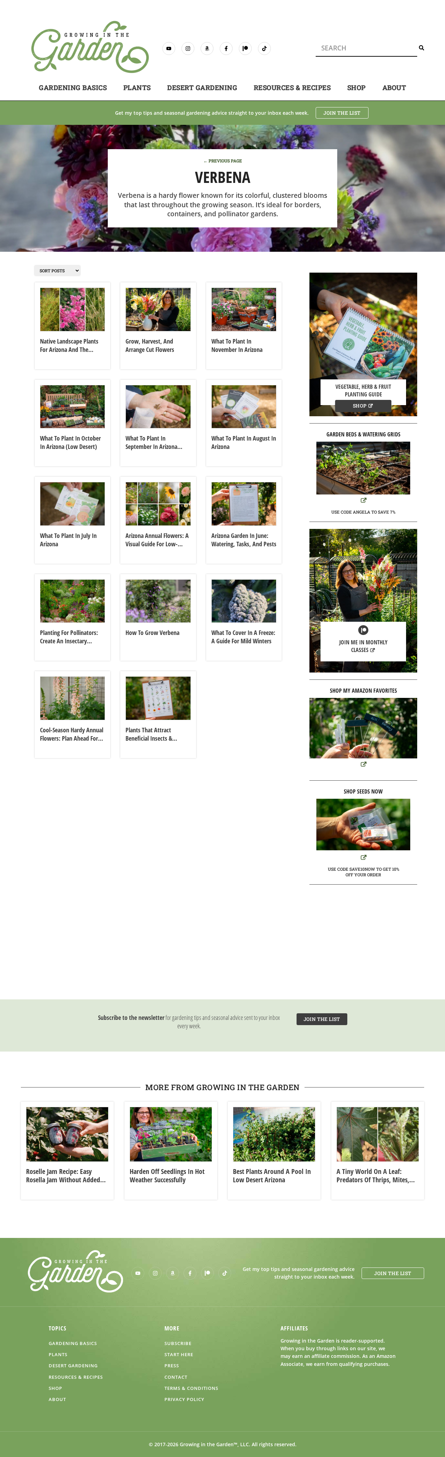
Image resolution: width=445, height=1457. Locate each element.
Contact (175, 1377)
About (394, 87)
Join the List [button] (342, 113)
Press (171, 1365)
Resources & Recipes (292, 87)
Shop (356, 87)
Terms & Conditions (191, 1388)
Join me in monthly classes (363, 646)
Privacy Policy (184, 1399)
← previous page (222, 160)
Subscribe (178, 1343)
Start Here (178, 1354)
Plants (137, 87)
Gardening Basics (73, 87)
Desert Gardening (202, 87)
